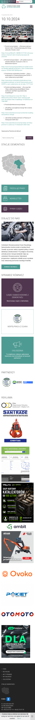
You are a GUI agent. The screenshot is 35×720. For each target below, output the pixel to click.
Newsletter (15, 198)
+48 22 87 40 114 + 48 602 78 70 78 (8, 1)
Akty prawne (7, 674)
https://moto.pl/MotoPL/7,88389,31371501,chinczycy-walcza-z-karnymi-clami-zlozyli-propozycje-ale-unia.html (17, 54)
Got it (19, 718)
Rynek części (16, 209)
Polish (21, 1)
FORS (4, 669)
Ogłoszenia (7, 679)
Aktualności (7, 676)
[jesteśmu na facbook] (8, 699)
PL (33, 2)
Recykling (6, 671)
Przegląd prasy (17, 188)
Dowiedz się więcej (10, 266)
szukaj (29, 137)
